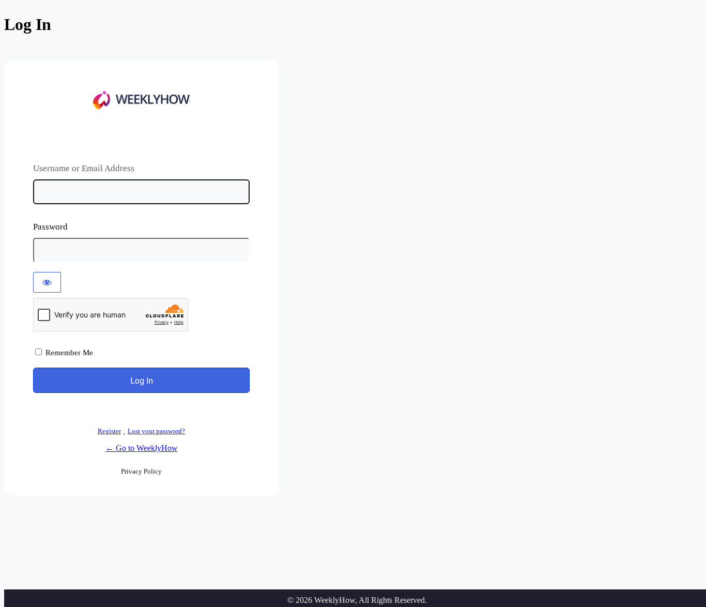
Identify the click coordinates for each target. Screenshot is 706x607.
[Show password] (47, 282)
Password (50, 227)
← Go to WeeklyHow (141, 448)
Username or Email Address (83, 168)
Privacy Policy (141, 471)
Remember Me (69, 352)
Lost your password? (156, 431)
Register (109, 431)
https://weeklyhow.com (141, 100)
